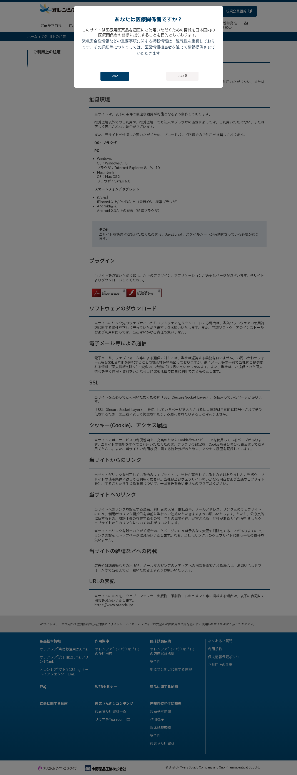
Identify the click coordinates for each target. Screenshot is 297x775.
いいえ (182, 76)
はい (114, 76)
